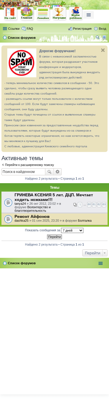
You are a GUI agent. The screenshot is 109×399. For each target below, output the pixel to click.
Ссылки (13, 28)
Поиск (49, 171)
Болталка (85, 220)
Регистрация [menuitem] (82, 28)
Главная (27, 13)
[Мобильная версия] (105, 37)
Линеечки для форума (43, 13)
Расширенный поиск (58, 171)
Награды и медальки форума (59, 13)
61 (94, 204)
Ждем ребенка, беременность (75, 13)
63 (104, 204)
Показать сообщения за (43, 230)
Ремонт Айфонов (32, 216)
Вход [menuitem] (102, 28)
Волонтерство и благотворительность (33, 208)
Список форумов (22, 263)
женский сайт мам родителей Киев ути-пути (10, 14)
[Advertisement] (54, 330)
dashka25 (21, 220)
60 (89, 204)
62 (99, 204)
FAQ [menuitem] (30, 28)
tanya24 (20, 203)
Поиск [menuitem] (98, 38)
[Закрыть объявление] (103, 50)
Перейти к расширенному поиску (29, 165)
